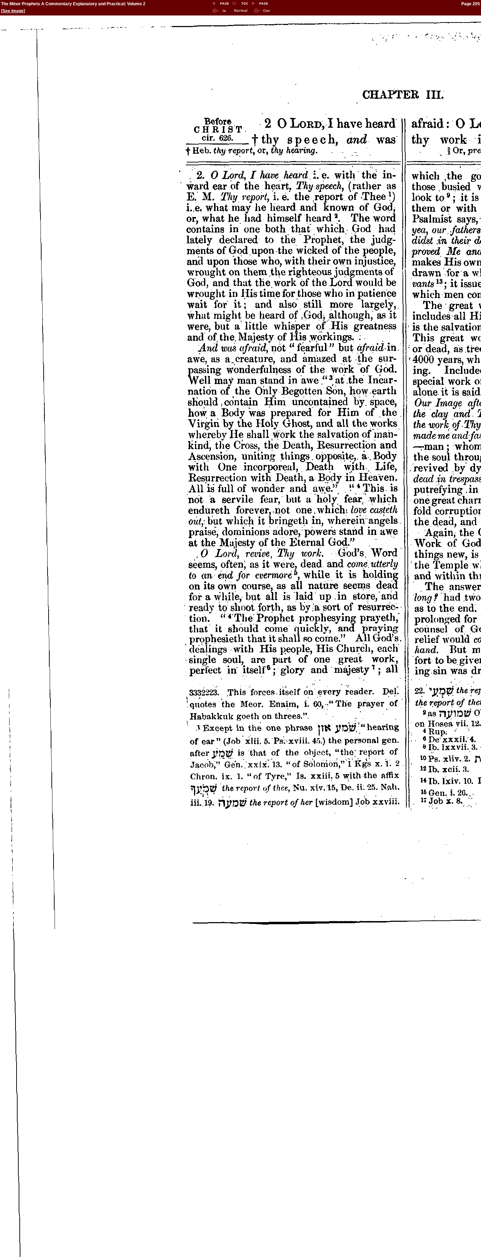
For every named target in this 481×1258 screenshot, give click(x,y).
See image (13, 10)
